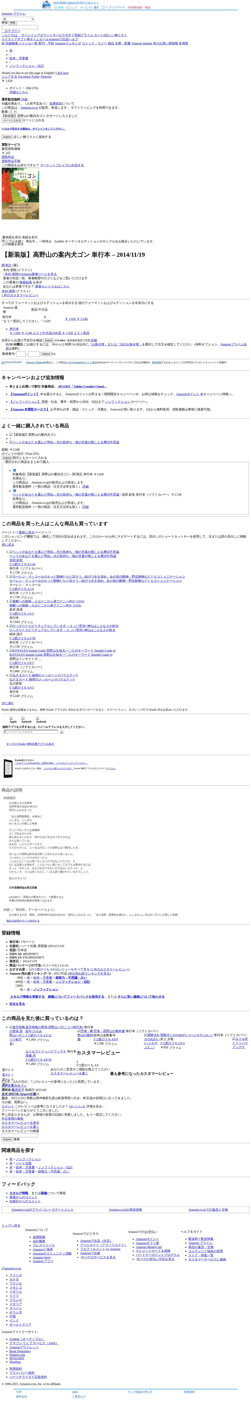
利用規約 (189, 1392)
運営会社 (21, 1396)
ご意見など (79, 1396)
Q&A (75, 1392)
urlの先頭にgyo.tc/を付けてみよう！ (76, 2)
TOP (19, 1392)
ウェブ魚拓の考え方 (140, 1392)
